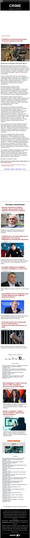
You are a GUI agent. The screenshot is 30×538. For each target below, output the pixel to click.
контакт (21, 506)
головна (5, 506)
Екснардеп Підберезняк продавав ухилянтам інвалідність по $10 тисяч (14, 268)
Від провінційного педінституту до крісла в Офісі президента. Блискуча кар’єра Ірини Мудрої (15, 384)
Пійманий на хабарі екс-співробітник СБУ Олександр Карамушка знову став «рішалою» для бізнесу (14, 478)
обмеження (14, 519)
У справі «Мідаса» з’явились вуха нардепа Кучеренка (14, 484)
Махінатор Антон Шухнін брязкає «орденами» (12, 497)
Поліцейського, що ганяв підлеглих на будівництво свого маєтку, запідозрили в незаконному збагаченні (15, 237)
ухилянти (4, 165)
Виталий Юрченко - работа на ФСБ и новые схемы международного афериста (13, 475)
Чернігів (5, 164)
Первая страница (5, 35)
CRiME (15, 6)
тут (20, 522)
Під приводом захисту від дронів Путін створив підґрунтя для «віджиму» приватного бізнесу (15, 295)
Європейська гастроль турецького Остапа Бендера (14, 472)
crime (12, 165)
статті (13, 506)
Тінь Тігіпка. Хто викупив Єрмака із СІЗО (11, 486)
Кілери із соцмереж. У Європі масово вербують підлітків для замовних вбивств (13, 412)
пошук (25, 506)
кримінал (24, 164)
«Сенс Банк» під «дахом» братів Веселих (11, 492)
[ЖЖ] (16, 359)
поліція (9, 164)
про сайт (17, 506)
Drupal (20, 511)
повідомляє (18, 72)
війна (14, 164)
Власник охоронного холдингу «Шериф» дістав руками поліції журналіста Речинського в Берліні (13, 209)
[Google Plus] (18, 169)
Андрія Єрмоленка (23, 512)
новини (9, 506)
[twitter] (12, 169)
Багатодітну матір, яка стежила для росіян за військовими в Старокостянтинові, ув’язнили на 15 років (14, 324)
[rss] (24, 169)
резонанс (8, 165)
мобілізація (18, 164)
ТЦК (12, 164)
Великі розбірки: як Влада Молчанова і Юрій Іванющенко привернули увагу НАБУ (12, 482)
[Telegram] (20, 359)
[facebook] (7, 169)
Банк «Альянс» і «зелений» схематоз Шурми (12, 494)
